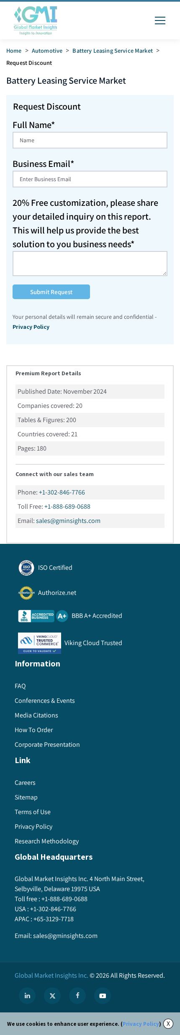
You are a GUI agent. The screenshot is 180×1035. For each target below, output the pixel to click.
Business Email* (43, 163)
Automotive (47, 50)
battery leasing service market (112, 50)
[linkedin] (27, 995)
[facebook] (77, 995)
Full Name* (34, 125)
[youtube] (102, 995)
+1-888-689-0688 (67, 506)
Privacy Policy (141, 1023)
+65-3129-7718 (53, 919)
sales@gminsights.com (68, 520)
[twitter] (52, 995)
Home (14, 50)
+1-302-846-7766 (62, 492)
